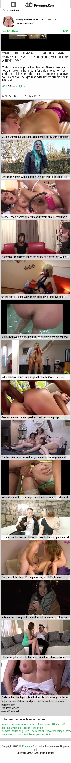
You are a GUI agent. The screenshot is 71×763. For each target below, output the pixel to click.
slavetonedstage (55, 731)
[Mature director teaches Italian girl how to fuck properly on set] (35, 520)
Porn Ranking (47, 753)
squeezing (17, 731)
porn (34, 731)
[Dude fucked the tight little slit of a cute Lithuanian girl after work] (35, 680)
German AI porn (27, 701)
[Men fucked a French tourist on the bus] (35, 359)
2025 (27, 731)
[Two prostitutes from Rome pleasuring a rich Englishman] (35, 560)
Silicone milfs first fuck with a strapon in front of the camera (34, 728)
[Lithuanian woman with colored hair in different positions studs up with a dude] (35, 159)
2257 (36, 753)
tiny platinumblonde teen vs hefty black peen (26, 724)
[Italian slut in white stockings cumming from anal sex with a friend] (35, 480)
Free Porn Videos (9, 708)
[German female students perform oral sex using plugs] (35, 400)
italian (41, 731)
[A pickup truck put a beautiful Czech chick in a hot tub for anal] (35, 319)
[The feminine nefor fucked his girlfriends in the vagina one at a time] (35, 440)
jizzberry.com (7, 704)
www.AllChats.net (9, 711)
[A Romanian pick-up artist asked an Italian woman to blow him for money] (35, 600)
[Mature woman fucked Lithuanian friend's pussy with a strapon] (35, 119)
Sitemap (21, 753)
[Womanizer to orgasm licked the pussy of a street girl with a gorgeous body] (35, 239)
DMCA (29, 753)
